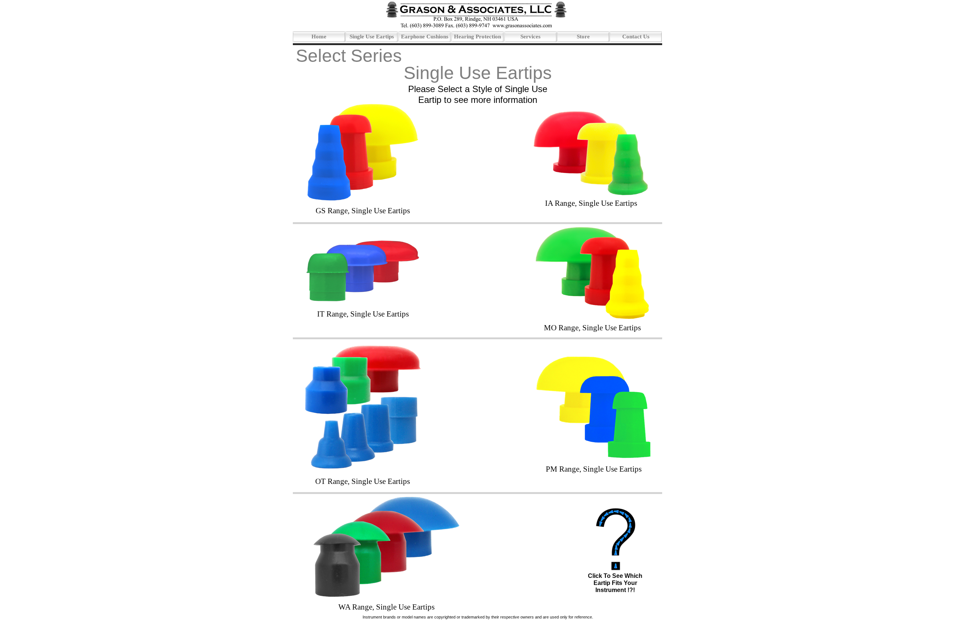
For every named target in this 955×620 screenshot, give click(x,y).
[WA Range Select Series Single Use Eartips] (386, 596)
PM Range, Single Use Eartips (594, 469)
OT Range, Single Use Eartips (362, 481)
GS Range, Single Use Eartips (363, 210)
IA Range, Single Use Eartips (591, 203)
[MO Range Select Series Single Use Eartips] (592, 318)
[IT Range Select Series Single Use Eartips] (362, 300)
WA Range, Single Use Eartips (386, 606)
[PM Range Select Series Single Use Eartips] (593, 457)
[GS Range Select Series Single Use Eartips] (362, 200)
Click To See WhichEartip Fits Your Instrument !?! (615, 583)
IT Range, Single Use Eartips (363, 313)
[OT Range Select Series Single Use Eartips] (362, 468)
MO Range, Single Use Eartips (592, 327)
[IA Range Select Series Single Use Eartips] (591, 194)
